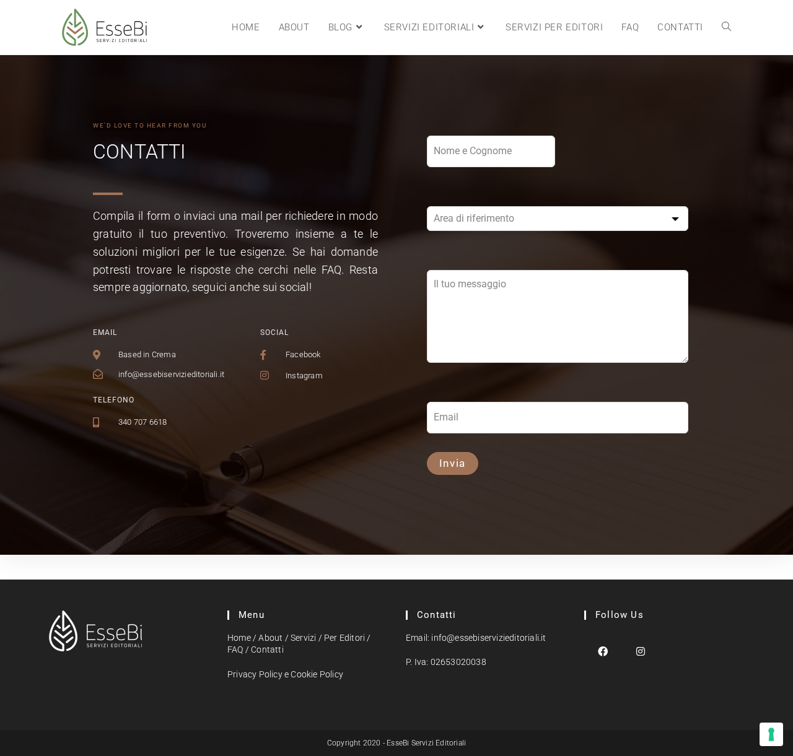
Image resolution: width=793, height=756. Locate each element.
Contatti (267, 649)
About (270, 638)
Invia (453, 463)
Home (239, 638)
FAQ (235, 649)
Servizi (303, 638)
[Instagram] (641, 651)
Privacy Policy (255, 674)
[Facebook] (603, 651)
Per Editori (344, 638)
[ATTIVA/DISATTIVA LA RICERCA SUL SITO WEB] (726, 27)
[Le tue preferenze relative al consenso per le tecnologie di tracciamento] (771, 734)
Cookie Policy (317, 674)
